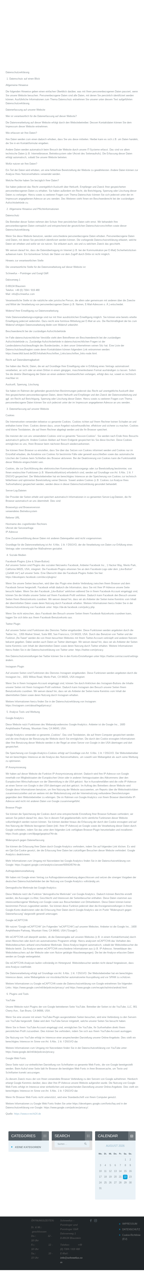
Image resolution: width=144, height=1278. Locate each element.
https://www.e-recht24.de (27, 1113)
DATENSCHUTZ (131, 1229)
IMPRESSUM (129, 1223)
